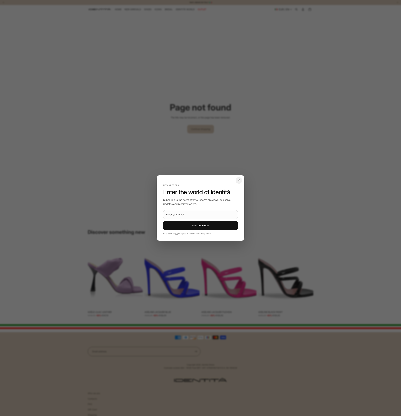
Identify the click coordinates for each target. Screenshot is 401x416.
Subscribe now (200, 225)
